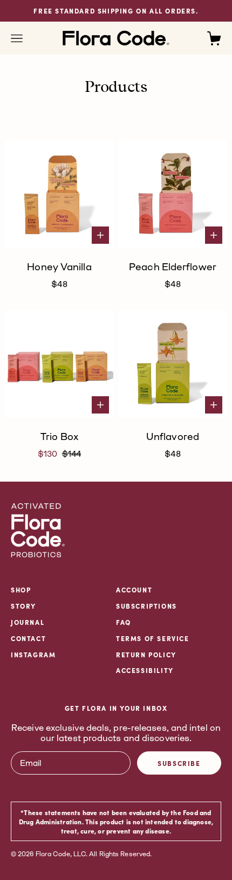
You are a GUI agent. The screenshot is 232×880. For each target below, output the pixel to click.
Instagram (33, 654)
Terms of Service (152, 638)
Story (23, 605)
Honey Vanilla (59, 266)
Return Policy (146, 654)
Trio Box (59, 436)
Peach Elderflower (172, 266)
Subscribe (179, 763)
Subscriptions (146, 605)
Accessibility (145, 670)
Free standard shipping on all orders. (115, 10)
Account (134, 589)
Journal (27, 621)
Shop (21, 589)
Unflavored (172, 436)
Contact (28, 638)
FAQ (123, 621)
